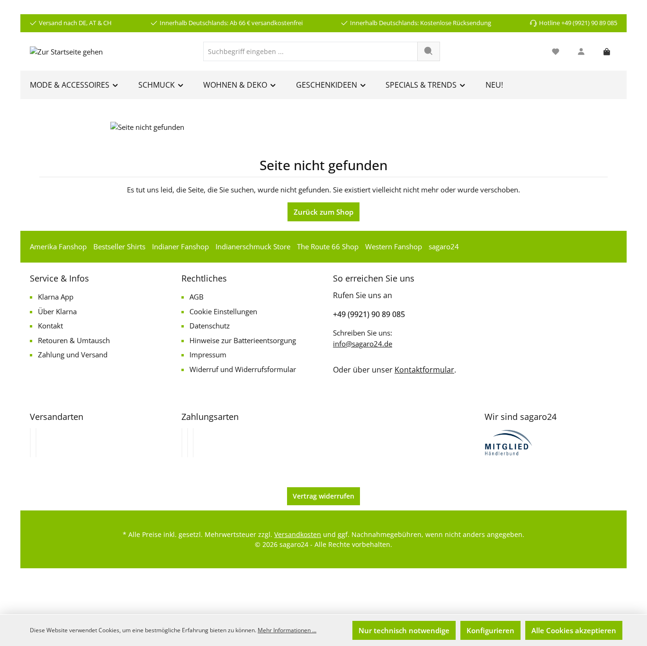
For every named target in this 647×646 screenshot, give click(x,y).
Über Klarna (57, 311)
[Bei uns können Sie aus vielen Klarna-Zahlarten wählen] (181, 442)
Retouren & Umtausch (74, 340)
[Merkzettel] (555, 51)
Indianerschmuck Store (253, 246)
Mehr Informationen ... (287, 630)
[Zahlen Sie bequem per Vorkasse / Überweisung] (187, 442)
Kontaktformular (424, 369)
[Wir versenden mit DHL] (30, 442)
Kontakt (50, 325)
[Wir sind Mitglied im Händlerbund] (509, 441)
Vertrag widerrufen (323, 495)
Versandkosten (297, 534)
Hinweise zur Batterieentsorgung (242, 340)
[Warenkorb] (606, 51)
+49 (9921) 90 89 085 (369, 314)
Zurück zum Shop (323, 212)
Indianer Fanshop (180, 246)
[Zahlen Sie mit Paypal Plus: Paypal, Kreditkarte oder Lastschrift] (193, 442)
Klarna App (55, 296)
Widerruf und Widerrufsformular (242, 369)
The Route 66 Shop (328, 246)
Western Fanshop (393, 246)
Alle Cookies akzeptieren (573, 630)
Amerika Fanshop (58, 246)
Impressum (207, 354)
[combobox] (310, 51)
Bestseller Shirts (119, 246)
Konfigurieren (490, 630)
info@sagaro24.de (362, 343)
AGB (196, 296)
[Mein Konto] (581, 51)
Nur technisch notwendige (404, 630)
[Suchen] (428, 51)
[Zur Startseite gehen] (66, 51)
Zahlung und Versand (73, 354)
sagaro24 (444, 246)
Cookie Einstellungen (223, 311)
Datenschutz (209, 325)
